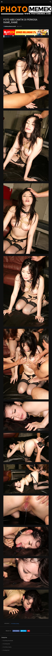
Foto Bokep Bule (6, 643)
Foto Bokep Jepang (15, 623)
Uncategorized (6, 650)
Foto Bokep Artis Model (8, 640)
